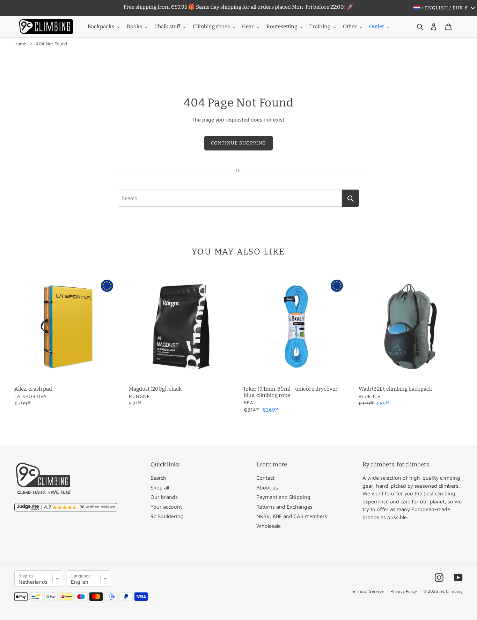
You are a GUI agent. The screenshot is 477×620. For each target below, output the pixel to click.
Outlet (376, 26)
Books (134, 26)
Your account (166, 507)
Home (20, 43)
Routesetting (281, 26)
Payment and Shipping (283, 497)
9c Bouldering (167, 516)
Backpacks (101, 26)
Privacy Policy (403, 591)
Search (158, 478)
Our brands (164, 497)
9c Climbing (451, 591)
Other (350, 26)
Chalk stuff (167, 26)
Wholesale (268, 526)
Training (319, 26)
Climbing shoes (211, 26)
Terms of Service (367, 591)
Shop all (160, 487)
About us (267, 487)
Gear (248, 26)
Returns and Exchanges (284, 507)
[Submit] (350, 198)
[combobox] (230, 198)
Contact (265, 478)
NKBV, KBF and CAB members (291, 516)
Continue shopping (238, 143)
